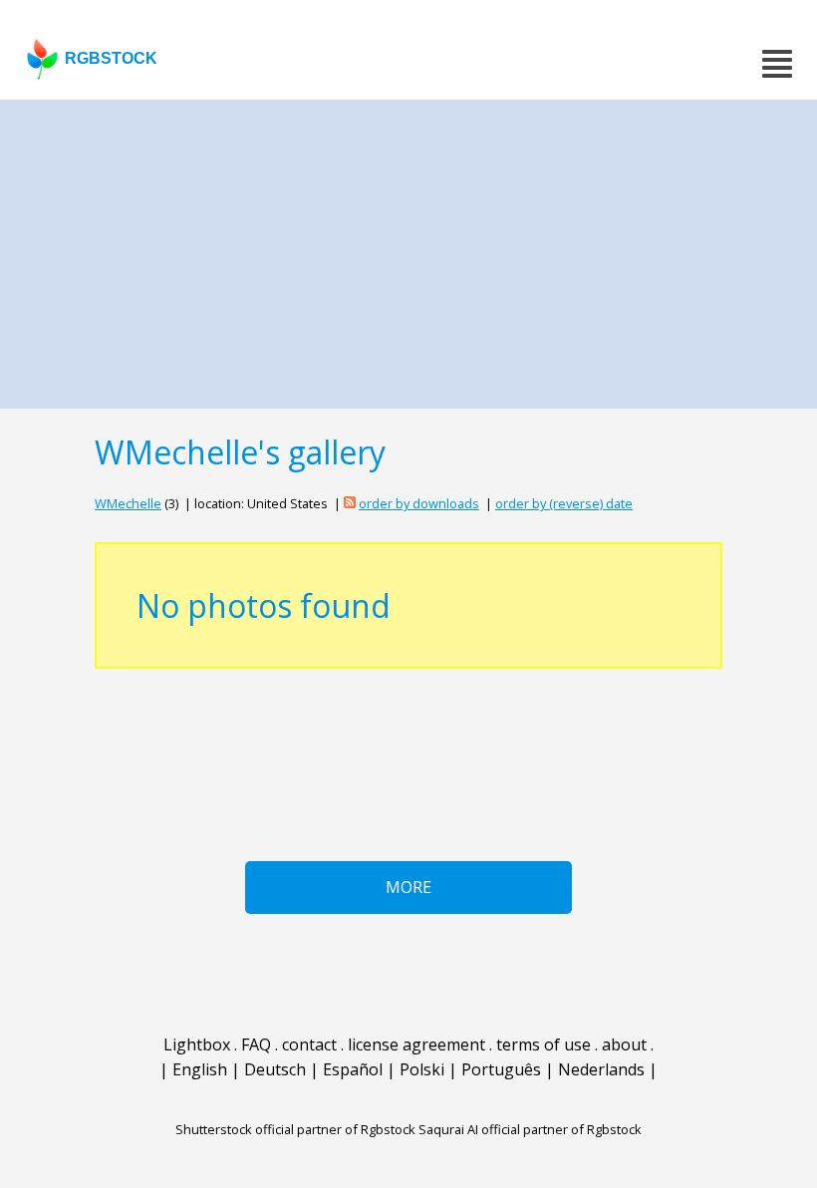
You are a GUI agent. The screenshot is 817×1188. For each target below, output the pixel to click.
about (624, 1044)
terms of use (543, 1044)
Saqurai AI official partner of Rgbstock (530, 1129)
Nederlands (601, 1069)
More (408, 887)
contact (309, 1044)
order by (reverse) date (564, 503)
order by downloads (419, 503)
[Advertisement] (408, 249)
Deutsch (275, 1069)
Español (353, 1069)
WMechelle (128, 503)
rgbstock (111, 58)
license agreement (416, 1044)
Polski (422, 1069)
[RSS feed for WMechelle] (350, 503)
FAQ (256, 1044)
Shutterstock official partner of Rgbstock (295, 1129)
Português (501, 1069)
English (199, 1069)
